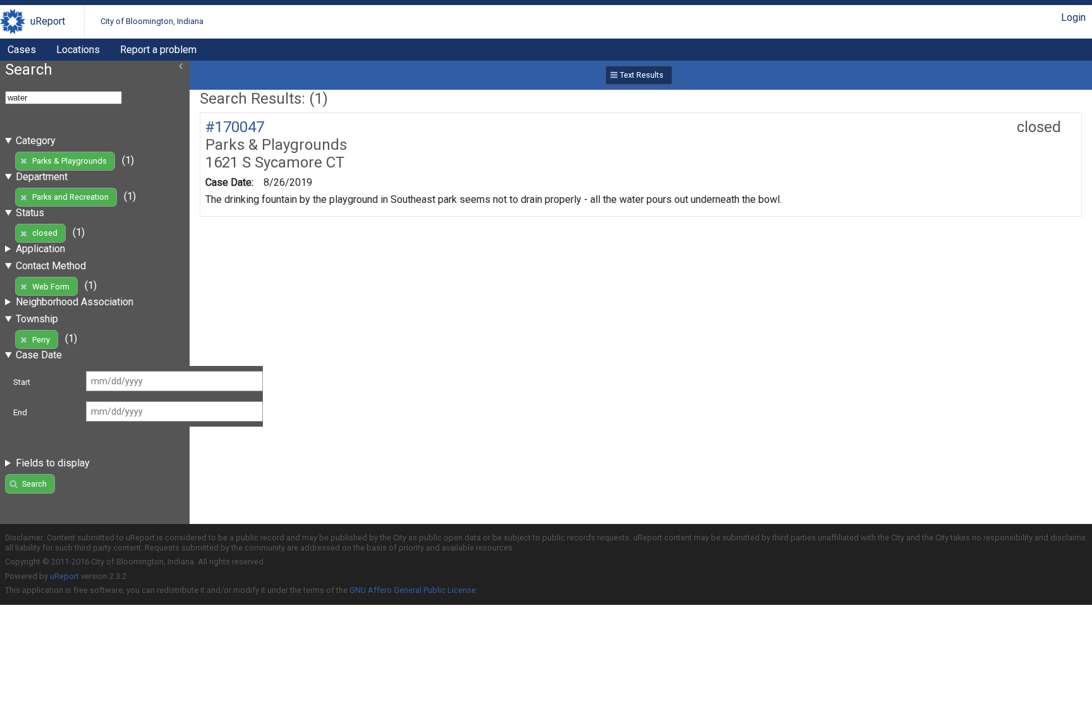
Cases (22, 50)
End (20, 412)
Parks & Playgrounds (69, 161)
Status (30, 213)
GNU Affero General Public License (412, 590)
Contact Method (51, 266)
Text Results (642, 75)
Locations (78, 50)
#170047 (234, 127)
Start (21, 382)
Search (34, 484)
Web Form (51, 286)
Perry (41, 339)
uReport (47, 21)
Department (42, 177)
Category (36, 141)
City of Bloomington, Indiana (151, 21)
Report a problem (158, 50)
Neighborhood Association (74, 302)
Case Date (39, 355)
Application (40, 249)
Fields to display (53, 463)
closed (45, 233)
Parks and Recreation (70, 197)
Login (1073, 17)
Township (37, 319)
